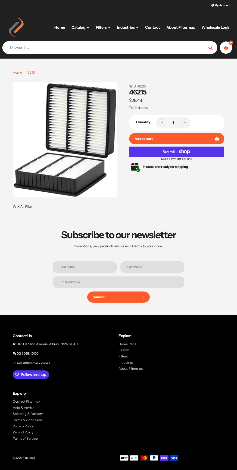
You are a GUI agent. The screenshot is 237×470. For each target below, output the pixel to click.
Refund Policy (23, 432)
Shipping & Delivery (28, 414)
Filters (123, 356)
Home (17, 72)
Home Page (127, 344)
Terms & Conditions (28, 420)
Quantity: (143, 122)
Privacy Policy (23, 426)
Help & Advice (23, 408)
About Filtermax (130, 369)
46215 (30, 72)
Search (123, 350)
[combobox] (110, 47)
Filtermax (29, 457)
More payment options (176, 158)
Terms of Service (25, 438)
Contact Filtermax (26, 401)
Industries (126, 362)
